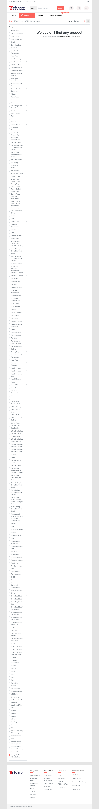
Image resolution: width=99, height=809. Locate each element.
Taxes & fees (48, 789)
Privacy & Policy (77, 778)
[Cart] (71, 8)
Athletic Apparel (35, 775)
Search (60, 8)
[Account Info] (87, 8)
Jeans (32, 788)
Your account (48, 775)
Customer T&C (76, 789)
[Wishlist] (78, 8)
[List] (88, 21)
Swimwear (33, 794)
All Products (15, 30)
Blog (59, 775)
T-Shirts (32, 791)
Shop (10, 21)
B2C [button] (87, 2)
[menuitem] (13, 15)
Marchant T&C (76, 785)
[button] (33, 8)
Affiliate (32, 797)
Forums (60, 781)
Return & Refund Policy (79, 782)
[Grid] (84, 21)
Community (61, 778)
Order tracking (48, 783)
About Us (75, 774)
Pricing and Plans (63, 784)
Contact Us (61, 788)
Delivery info (47, 786)
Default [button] (76, 21)
